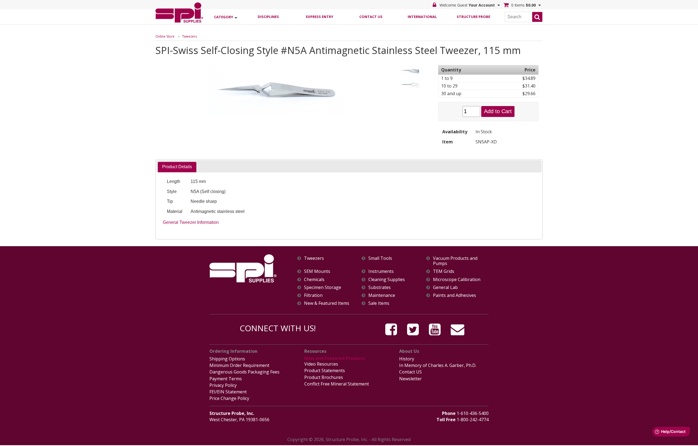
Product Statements (324, 370)
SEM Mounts (317, 271)
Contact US (410, 372)
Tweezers (189, 36)
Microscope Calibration (456, 279)
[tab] (177, 167)
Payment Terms (225, 379)
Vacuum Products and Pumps (455, 261)
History (406, 359)
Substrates (379, 287)
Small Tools (380, 258)
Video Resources (321, 364)
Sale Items (378, 303)
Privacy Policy (223, 385)
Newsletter (410, 379)
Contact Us (371, 16)
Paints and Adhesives (454, 295)
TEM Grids (443, 271)
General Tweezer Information (191, 222)
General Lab (445, 287)
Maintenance (381, 295)
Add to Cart (498, 111)
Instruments (381, 271)
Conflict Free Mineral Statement (336, 384)
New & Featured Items (326, 303)
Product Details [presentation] (177, 166)
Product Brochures (323, 377)
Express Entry (319, 16)
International (422, 16)
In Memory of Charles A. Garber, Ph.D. (437, 365)
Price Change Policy (229, 398)
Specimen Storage (322, 287)
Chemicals (314, 279)
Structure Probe (473, 16)
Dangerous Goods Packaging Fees (244, 372)
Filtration (313, 295)
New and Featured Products (334, 358)
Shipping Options (227, 359)
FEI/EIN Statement (228, 392)
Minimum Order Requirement (239, 365)
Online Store (164, 36)
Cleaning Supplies (386, 279)
